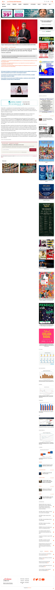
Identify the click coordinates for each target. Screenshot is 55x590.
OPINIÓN (40, 462)
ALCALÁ (8, 4)
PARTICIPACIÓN (22, 583)
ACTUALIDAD (33, 4)
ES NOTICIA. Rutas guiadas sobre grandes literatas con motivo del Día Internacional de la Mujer (10, 169)
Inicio (4, 4)
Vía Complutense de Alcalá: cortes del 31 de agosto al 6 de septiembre (48, 119)
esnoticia (6, 47)
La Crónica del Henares (14, 1)
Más (49, 4)
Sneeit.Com (29, 587)
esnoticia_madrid (13, 47)
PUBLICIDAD (27, 580)
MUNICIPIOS (26, 4)
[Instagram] (44, 1)
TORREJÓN (14, 4)
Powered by (44, 31)
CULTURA (44, 4)
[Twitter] (48, 1)
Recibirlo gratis (32, 149)
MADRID (19, 4)
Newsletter (4, 6)
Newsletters (27, 582)
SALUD (39, 4)
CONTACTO (22, 580)
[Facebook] (46, 1)
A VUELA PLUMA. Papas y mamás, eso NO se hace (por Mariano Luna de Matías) (47, 481)
